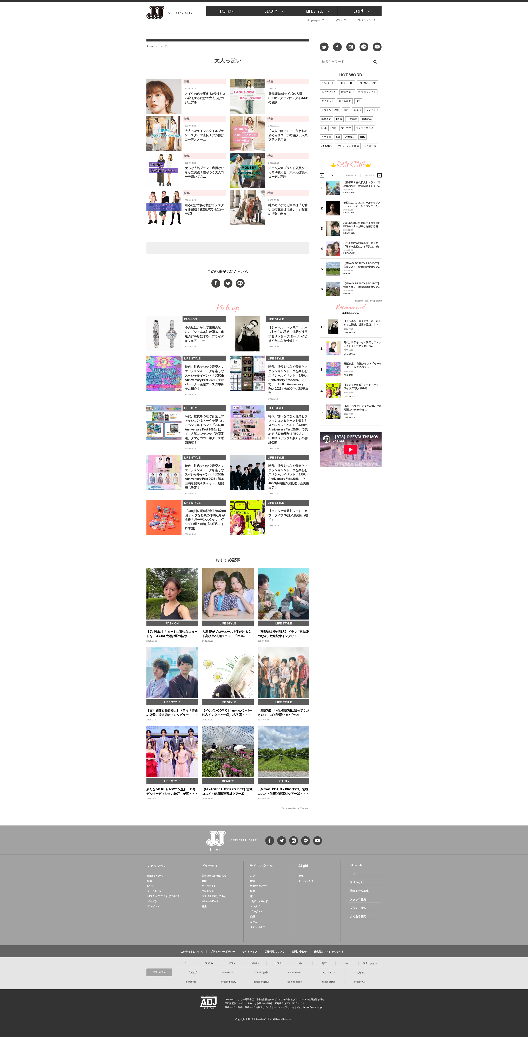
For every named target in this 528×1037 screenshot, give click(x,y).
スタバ (357, 110)
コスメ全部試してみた (214, 896)
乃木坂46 (350, 137)
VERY (232, 963)
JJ (186, 963)
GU (338, 137)
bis (346, 963)
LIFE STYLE (314, 11)
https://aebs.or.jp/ (312, 1007)
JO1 (358, 101)
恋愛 (252, 916)
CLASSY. (209, 963)
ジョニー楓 (370, 145)
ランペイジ (372, 110)
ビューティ (209, 866)
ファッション (156, 866)
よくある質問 (358, 916)
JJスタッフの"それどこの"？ (163, 896)
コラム (254, 921)
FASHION (227, 11)
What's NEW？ (155, 875)
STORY (255, 963)
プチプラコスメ (364, 128)
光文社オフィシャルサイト (329, 951)
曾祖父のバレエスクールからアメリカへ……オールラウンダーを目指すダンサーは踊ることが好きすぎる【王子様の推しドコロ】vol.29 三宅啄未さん (362, 204)
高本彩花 (367, 119)
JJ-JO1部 (326, 145)
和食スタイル (370, 963)
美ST (324, 963)
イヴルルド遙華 (330, 110)
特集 (149, 881)
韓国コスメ (347, 92)
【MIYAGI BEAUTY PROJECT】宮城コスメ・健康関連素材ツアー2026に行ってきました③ (362, 265)
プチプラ (152, 901)
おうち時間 (345, 101)
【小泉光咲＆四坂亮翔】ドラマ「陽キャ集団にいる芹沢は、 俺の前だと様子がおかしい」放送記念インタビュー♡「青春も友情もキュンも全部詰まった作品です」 (362, 245)
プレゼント (153, 906)
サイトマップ (249, 951)
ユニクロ (326, 137)
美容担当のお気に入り (214, 875)
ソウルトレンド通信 (348, 145)
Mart (301, 963)
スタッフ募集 (358, 899)
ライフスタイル (261, 866)
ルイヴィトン (328, 92)
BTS (362, 137)
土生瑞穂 (352, 119)
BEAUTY (270, 11)
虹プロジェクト (367, 92)
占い (339, 20)
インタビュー (257, 926)
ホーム (149, 46)
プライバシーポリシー (222, 951)
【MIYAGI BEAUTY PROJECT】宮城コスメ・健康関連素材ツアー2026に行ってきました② (362, 285)
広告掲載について (274, 951)
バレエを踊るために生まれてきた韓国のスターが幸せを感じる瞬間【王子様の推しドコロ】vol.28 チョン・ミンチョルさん (362, 224)
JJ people (314, 20)
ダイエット (327, 101)
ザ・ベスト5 (154, 891)
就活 (346, 110)
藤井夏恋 (326, 119)
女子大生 (346, 128)
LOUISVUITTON (367, 83)
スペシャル (364, 20)
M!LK (339, 119)
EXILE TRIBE (346, 83)
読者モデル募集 (359, 890)
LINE (324, 128)
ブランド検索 (358, 907)
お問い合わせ (299, 951)
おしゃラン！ (306, 881)
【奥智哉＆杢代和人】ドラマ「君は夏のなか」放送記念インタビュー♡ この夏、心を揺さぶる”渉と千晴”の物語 (362, 184)
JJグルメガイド (259, 901)
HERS (278, 963)
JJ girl (358, 11)
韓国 (204, 881)
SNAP (150, 885)
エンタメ (255, 906)
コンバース (327, 83)
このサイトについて (192, 951)
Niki (334, 128)
